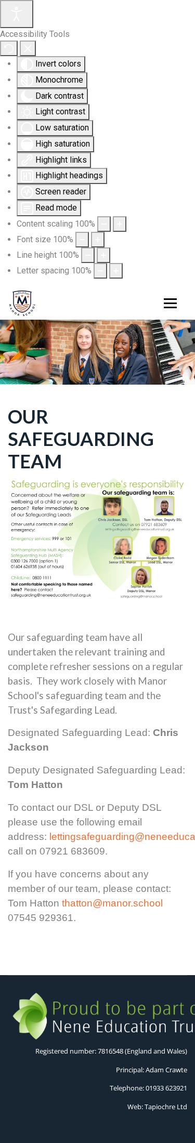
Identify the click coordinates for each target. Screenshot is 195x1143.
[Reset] (9, 48)
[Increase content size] (119, 224)
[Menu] (168, 303)
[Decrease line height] (88, 255)
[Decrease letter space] (100, 271)
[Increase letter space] (116, 271)
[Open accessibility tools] (16, 14)
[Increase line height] (103, 255)
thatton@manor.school (112, 903)
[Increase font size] (98, 239)
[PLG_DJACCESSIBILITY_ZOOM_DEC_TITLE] (104, 224)
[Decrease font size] (82, 239)
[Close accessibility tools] (28, 48)
